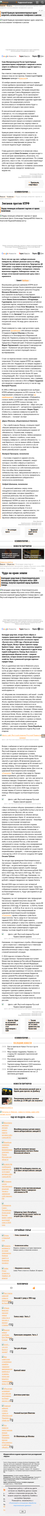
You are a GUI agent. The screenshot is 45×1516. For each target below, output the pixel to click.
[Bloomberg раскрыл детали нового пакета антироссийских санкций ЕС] (7, 1130)
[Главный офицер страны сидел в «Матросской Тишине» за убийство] (7, 1413)
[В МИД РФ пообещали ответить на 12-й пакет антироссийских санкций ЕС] (7, 1170)
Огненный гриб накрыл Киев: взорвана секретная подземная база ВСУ (10, 555)
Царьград (23, 78)
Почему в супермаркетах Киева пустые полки (32, 556)
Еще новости (22, 1078)
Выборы (25, 280)
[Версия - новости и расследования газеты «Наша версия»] (7, 3)
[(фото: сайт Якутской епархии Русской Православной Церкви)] (22, 736)
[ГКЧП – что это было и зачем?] (7, 1348)
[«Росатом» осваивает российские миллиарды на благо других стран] (7, 1394)
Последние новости (22, 1042)
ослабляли (15, 331)
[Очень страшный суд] (7, 1238)
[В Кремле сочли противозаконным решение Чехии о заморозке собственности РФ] (7, 1190)
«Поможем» (6, 773)
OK (22, 1512)
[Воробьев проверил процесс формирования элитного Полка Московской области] (7, 1151)
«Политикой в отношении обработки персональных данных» (22, 1504)
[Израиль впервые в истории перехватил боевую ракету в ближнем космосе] (7, 1254)
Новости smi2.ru (6, 562)
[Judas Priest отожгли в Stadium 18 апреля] (7, 1273)
